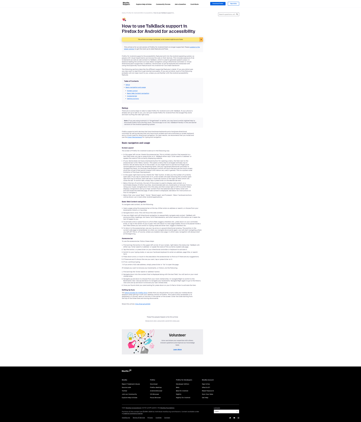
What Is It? (206, 387)
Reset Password (208, 391)
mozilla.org (126, 418)
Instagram (238, 418)
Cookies (159, 418)
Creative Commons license (133, 413)
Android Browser (156, 391)
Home (124, 13)
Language (217, 408)
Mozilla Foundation (167, 408)
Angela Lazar (176, 321)
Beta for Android (182, 391)
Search (237, 14)
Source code (126, 387)
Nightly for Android (183, 397)
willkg (155, 321)
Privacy (150, 418)
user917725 (168, 321)
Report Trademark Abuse (131, 384)
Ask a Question (180, 4)
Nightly (178, 394)
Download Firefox (217, 3)
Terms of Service (139, 418)
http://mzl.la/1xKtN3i (142, 304)
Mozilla (126, 371)
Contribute (194, 4)
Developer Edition (182, 384)
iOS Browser (154, 394)
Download (153, 384)
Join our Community (129, 394)
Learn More (177, 349)
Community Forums (163, 4)
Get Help (205, 397)
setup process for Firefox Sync (136, 293)
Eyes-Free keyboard (135, 137)
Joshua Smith (161, 321)
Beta (177, 387)
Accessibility (148, 13)
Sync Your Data (207, 394)
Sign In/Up (233, 3)
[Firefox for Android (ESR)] (124, 19)
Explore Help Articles (144, 4)
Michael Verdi (149, 321)
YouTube (234, 418)
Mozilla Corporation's (133, 408)
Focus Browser (155, 397)
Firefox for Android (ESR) (135, 13)
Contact (167, 418)
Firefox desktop (156, 387)
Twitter (124, 391)
